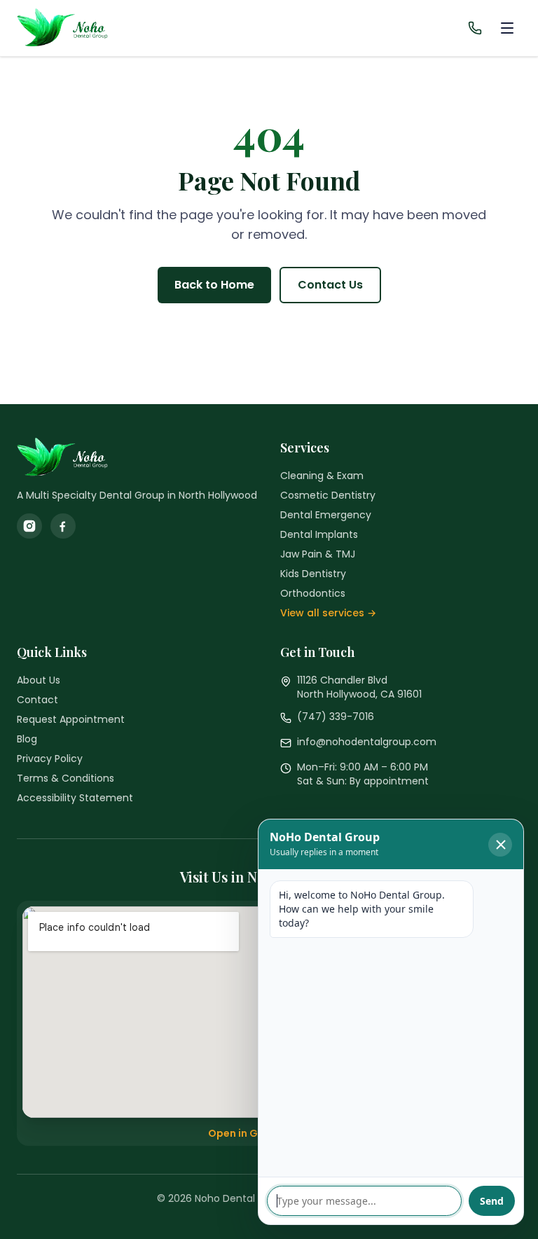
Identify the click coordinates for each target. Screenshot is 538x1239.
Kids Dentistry (313, 574)
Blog (27, 739)
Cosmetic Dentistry (327, 495)
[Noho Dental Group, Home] (72, 28)
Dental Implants (319, 534)
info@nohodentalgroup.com (366, 742)
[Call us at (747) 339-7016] (475, 28)
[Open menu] (507, 28)
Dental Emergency (325, 515)
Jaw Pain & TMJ (317, 554)
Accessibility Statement (75, 798)
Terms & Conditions (65, 778)
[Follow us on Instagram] (29, 526)
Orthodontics (312, 593)
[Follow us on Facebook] (63, 526)
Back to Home (214, 285)
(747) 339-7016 (335, 717)
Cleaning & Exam (322, 476)
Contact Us (330, 285)
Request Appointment (71, 719)
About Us (38, 680)
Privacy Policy (50, 759)
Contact (37, 700)
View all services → (328, 613)
